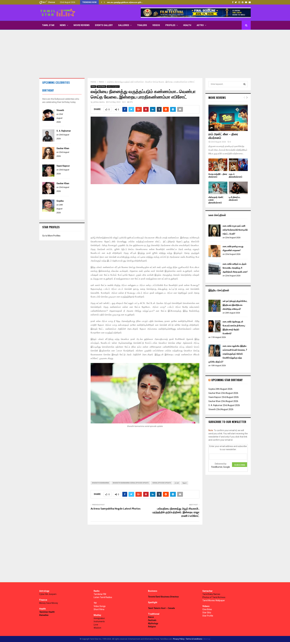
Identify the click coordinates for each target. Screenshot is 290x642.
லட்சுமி (177, 483)
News (63, 25)
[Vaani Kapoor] (48, 176)
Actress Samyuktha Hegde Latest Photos (115, 509)
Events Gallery (104, 25)
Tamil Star (48, 25)
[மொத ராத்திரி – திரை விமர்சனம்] (217, 164)
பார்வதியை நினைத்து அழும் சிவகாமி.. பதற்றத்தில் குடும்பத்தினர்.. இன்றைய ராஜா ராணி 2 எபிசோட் (175, 512)
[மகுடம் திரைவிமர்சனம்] (238, 164)
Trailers (142, 25)
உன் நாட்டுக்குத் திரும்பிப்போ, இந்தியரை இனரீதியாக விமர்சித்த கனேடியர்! (235, 305)
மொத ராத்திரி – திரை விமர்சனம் (217, 175)
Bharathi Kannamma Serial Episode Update (131, 483)
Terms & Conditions (194, 639)
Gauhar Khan (62, 148)
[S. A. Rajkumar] (48, 141)
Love (96, 624)
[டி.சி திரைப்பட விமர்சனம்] (238, 188)
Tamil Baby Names (211, 594)
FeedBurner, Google (220, 467)
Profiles (170, 25)
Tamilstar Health (47, 612)
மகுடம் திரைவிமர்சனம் (235, 175)
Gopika (60, 201)
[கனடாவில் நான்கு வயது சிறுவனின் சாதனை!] (214, 256)
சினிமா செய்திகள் (113, 86)
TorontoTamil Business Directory (163, 596)
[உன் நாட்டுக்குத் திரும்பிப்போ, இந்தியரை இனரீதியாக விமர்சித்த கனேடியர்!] (214, 311)
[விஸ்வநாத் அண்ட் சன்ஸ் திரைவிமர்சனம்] (217, 188)
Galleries (123, 25)
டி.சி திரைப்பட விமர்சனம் (235, 198)
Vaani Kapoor (63, 166)
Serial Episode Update (161, 483)
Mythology (153, 623)
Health (187, 25)
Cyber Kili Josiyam (47, 594)
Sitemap (206, 639)
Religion (152, 626)
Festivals (152, 620)
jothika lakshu (99, 102)
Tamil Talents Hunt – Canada (161, 608)
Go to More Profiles (51, 235)
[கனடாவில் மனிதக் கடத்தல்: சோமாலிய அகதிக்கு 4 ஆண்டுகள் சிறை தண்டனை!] (214, 274)
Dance (151, 617)
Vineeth (60, 110)
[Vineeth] (48, 120)
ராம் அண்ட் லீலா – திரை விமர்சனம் (223, 136)
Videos (156, 25)
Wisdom (97, 628)
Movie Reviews (82, 25)
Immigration (99, 618)
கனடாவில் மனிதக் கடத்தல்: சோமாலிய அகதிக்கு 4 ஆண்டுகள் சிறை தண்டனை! (235, 268)
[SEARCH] (244, 84)
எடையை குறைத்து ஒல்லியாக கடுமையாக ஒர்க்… (125, 2)
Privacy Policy (178, 639)
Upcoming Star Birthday (227, 380)
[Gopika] (48, 211)
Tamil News (101, 86)
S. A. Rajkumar (63, 131)
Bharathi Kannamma (100, 483)
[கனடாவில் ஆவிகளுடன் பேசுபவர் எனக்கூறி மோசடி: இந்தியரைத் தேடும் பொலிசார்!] (214, 331)
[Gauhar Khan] (48, 158)
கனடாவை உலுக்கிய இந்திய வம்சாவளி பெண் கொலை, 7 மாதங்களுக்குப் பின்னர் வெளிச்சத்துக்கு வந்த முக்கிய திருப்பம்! (227, 354)
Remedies (43, 615)
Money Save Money (48, 603)
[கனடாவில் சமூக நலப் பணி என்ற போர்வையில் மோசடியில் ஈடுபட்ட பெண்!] (214, 236)
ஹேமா (185, 483)
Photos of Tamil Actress (213, 597)
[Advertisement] (145, 54)
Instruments (99, 621)
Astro (200, 25)
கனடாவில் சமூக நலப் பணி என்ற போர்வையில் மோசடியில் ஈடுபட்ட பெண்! (235, 230)
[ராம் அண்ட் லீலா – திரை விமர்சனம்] (228, 118)
